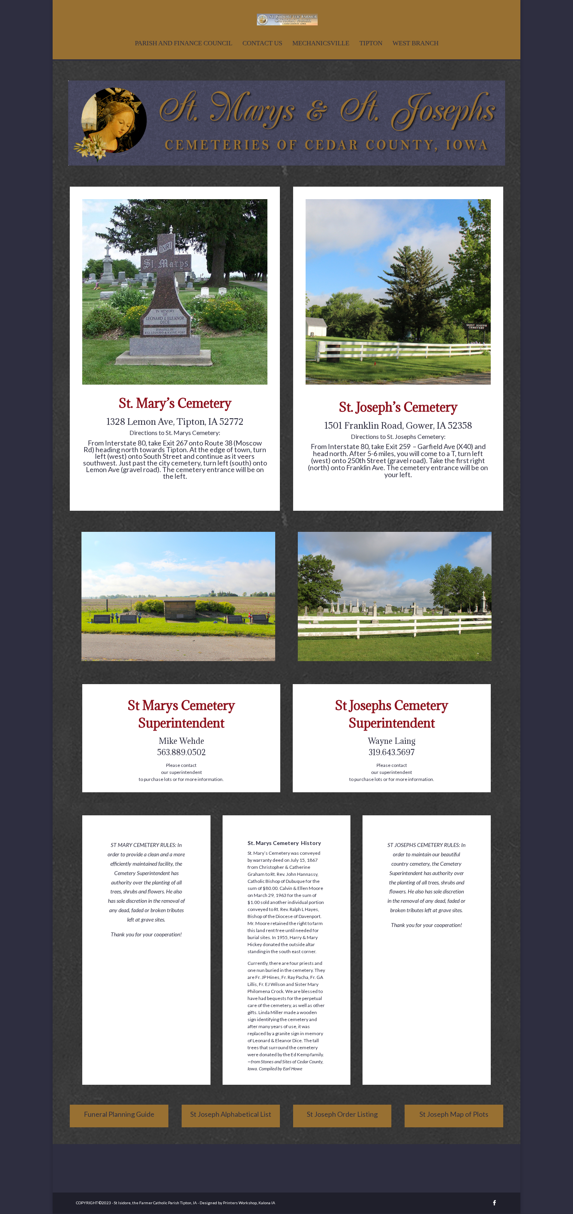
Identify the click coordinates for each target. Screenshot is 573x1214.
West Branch (416, 44)
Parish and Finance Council (183, 44)
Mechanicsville (320, 44)
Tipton (370, 44)
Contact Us (262, 44)
